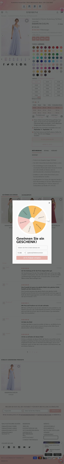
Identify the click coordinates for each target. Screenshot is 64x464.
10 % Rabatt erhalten (32, 258)
